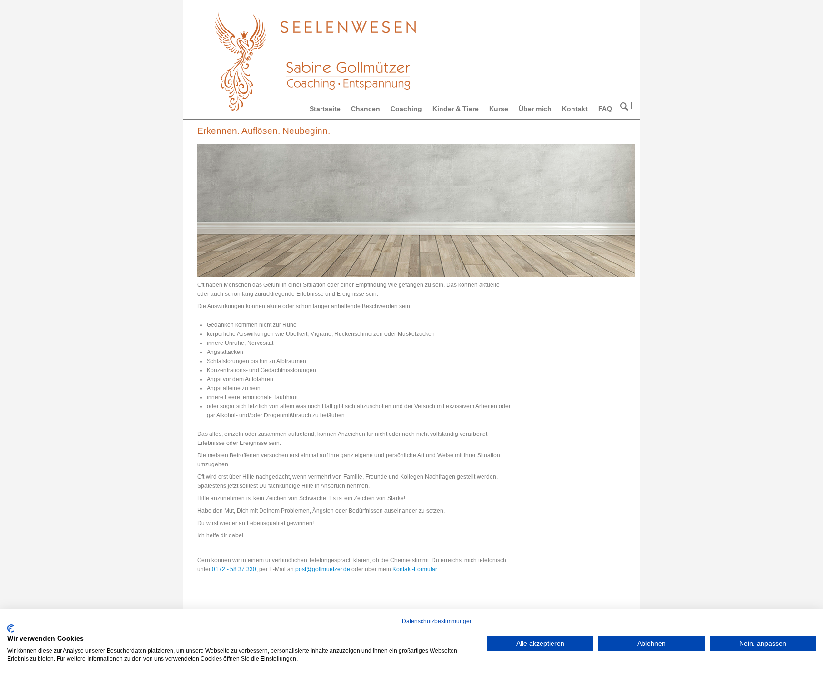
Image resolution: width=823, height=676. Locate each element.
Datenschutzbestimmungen (437, 621)
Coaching (406, 108)
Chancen (365, 108)
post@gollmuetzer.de (322, 569)
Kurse (498, 108)
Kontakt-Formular (414, 569)
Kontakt (575, 108)
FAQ (605, 108)
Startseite (325, 108)
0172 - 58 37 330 (234, 569)
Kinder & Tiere (455, 108)
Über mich (535, 108)
